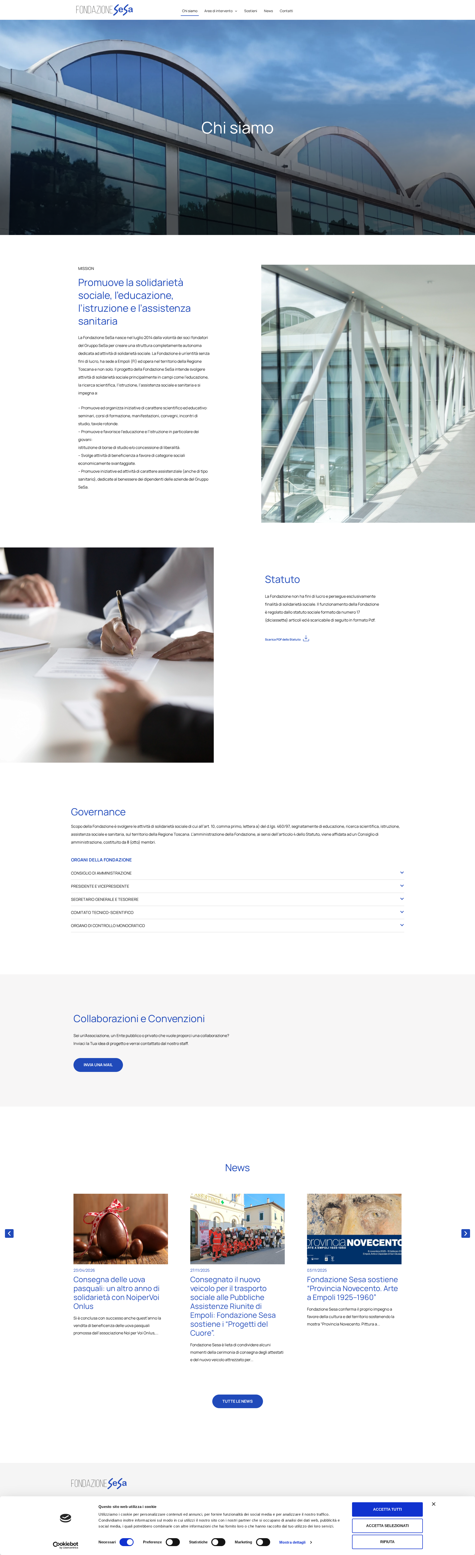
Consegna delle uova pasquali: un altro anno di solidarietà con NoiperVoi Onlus (116, 1292)
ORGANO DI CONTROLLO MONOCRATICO (108, 925)
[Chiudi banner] (433, 1504)
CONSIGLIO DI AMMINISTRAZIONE (101, 873)
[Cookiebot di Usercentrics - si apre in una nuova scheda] (65, 1545)
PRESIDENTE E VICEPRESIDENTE (100, 886)
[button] (322, 639)
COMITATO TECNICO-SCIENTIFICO (102, 912)
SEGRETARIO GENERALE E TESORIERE (105, 899)
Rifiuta (387, 1542)
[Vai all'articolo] (120, 1229)
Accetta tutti (387, 1509)
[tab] (237, 874)
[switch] (173, 1542)
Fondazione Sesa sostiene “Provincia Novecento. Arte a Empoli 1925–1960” (352, 1288)
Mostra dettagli (292, 1542)
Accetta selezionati (387, 1526)
